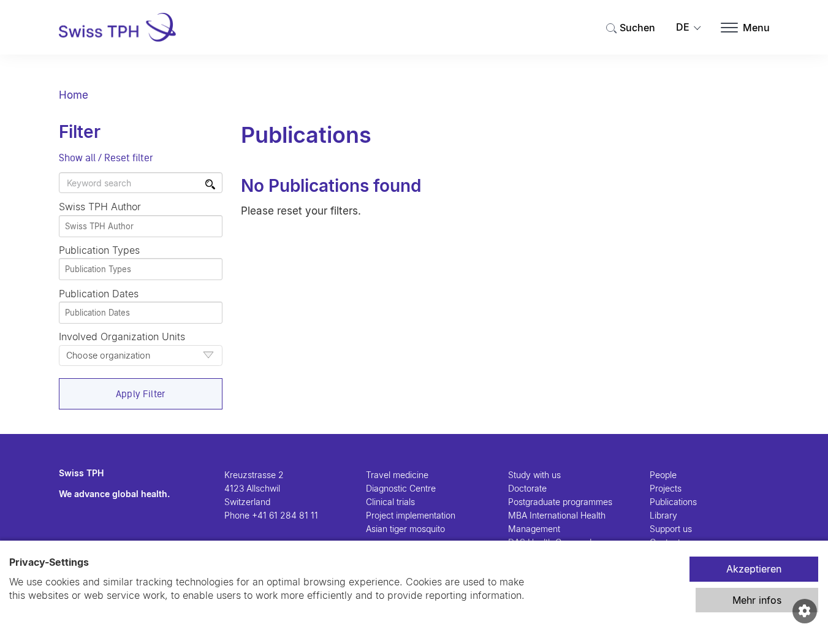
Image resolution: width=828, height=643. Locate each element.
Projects (666, 488)
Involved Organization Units (122, 345)
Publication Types (99, 250)
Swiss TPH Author (100, 206)
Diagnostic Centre (401, 488)
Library (663, 515)
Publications (673, 502)
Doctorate (527, 488)
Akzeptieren (753, 569)
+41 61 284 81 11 (285, 515)
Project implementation (410, 515)
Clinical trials (390, 502)
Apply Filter (140, 394)
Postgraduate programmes (560, 502)
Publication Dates (99, 293)
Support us (671, 528)
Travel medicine (397, 475)
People (663, 475)
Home (73, 95)
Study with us (534, 475)
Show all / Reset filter (106, 157)
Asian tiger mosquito (405, 528)
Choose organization (108, 355)
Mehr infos (756, 600)
